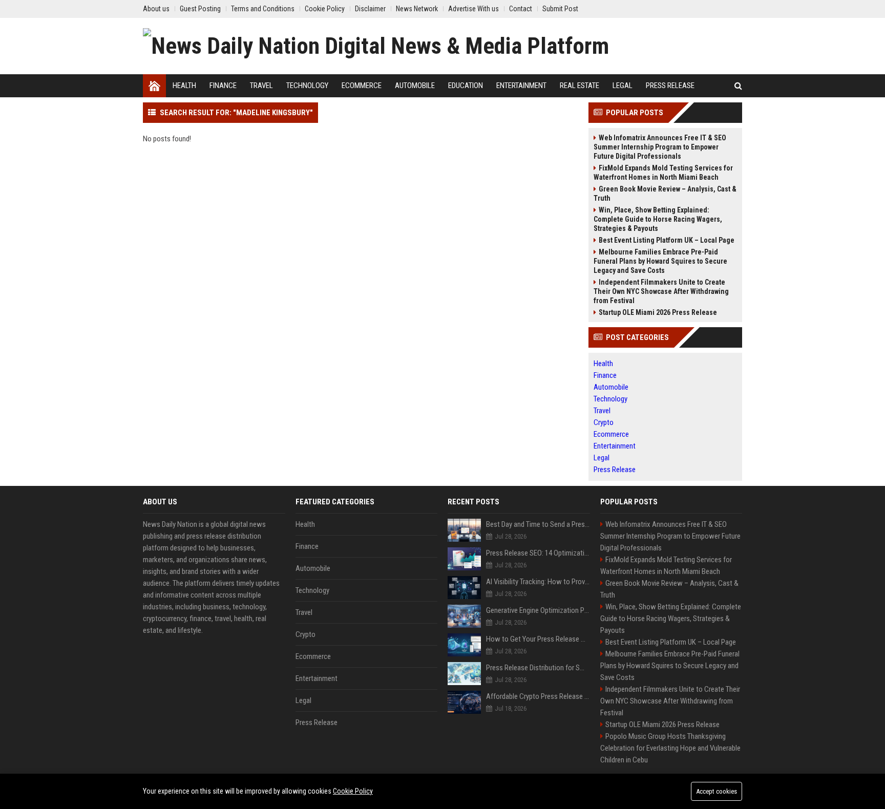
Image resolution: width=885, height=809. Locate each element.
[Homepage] (154, 85)
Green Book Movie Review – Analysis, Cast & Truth (665, 193)
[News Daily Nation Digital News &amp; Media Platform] (376, 46)
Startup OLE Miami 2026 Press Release (658, 312)
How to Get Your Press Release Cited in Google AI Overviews (538, 639)
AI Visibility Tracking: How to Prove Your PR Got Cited (538, 581)
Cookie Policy (353, 791)
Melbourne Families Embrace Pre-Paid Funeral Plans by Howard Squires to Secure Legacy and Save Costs (660, 261)
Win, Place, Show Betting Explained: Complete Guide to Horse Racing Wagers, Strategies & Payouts (658, 219)
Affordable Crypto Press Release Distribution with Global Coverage (538, 696)
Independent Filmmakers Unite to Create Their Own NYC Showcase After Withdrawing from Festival (661, 291)
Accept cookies (716, 791)
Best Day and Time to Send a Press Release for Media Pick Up (538, 524)
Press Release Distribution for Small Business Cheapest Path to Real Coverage (538, 667)
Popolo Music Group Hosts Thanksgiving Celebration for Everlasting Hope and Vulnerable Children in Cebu (670, 748)
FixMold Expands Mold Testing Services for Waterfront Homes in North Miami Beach (663, 172)
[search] (738, 85)
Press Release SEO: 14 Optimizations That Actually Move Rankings (538, 553)
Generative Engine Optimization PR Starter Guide (538, 610)
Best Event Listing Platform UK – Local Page (666, 240)
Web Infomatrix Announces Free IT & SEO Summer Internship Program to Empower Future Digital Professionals (660, 147)
